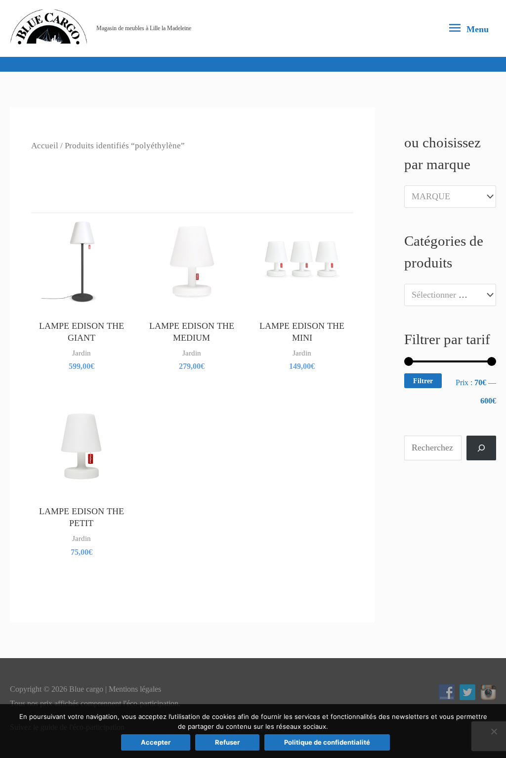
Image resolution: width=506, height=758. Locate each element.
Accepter (155, 742)
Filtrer (423, 381)
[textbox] (445, 196)
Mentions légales (135, 689)
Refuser (227, 742)
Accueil (44, 145)
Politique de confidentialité (327, 742)
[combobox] (450, 196)
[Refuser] (494, 731)
